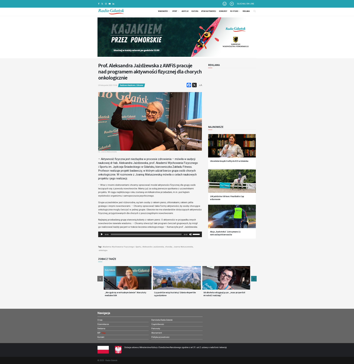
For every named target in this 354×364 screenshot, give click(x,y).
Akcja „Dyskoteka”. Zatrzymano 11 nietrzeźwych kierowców (225, 233)
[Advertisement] (231, 95)
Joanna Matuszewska (183, 247)
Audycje (185, 11)
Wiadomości (163, 11)
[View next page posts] (254, 278)
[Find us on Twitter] (102, 4)
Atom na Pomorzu (208, 11)
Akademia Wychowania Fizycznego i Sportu (122, 247)
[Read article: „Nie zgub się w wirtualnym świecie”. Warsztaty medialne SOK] (128, 279)
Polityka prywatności (160, 337)
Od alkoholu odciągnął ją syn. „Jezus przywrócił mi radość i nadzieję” (224, 294)
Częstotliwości (157, 324)
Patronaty (155, 328)
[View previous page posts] (100, 278)
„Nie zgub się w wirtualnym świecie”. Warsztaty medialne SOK (125, 294)
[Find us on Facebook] (98, 4)
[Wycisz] (190, 234)
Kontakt (100, 337)
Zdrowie (139, 85)
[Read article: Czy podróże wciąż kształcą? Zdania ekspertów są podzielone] (177, 279)
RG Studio (234, 11)
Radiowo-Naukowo (128, 85)
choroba (168, 247)
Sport (174, 11)
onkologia (103, 250)
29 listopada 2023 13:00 (107, 85)
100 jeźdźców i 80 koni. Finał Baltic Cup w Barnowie (227, 198)
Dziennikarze (103, 324)
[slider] (197, 234)
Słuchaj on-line (245, 3)
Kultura (195, 11)
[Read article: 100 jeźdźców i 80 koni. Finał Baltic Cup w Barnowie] (232, 182)
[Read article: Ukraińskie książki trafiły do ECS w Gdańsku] (232, 147)
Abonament (156, 333)
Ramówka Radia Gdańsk (162, 320)
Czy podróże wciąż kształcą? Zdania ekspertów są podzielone (175, 294)
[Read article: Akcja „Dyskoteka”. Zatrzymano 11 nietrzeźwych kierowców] (232, 218)
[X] (194, 85)
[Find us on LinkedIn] (113, 4)
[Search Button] (254, 11)
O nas (99, 320)
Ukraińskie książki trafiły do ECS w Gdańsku (229, 161)
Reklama (246, 11)
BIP (99, 333)
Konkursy (223, 11)
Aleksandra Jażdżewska (153, 247)
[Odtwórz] (101, 234)
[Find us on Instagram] (106, 4)
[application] (150, 234)
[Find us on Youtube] (110, 4)
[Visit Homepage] (111, 11)
